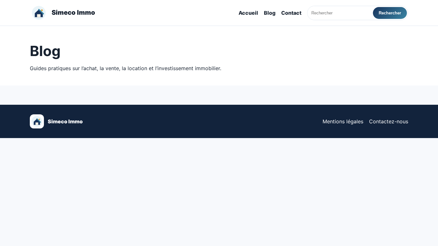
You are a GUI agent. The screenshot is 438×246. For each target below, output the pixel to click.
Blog (269, 13)
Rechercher (390, 13)
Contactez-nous (388, 121)
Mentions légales (343, 121)
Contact (291, 13)
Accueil (248, 13)
